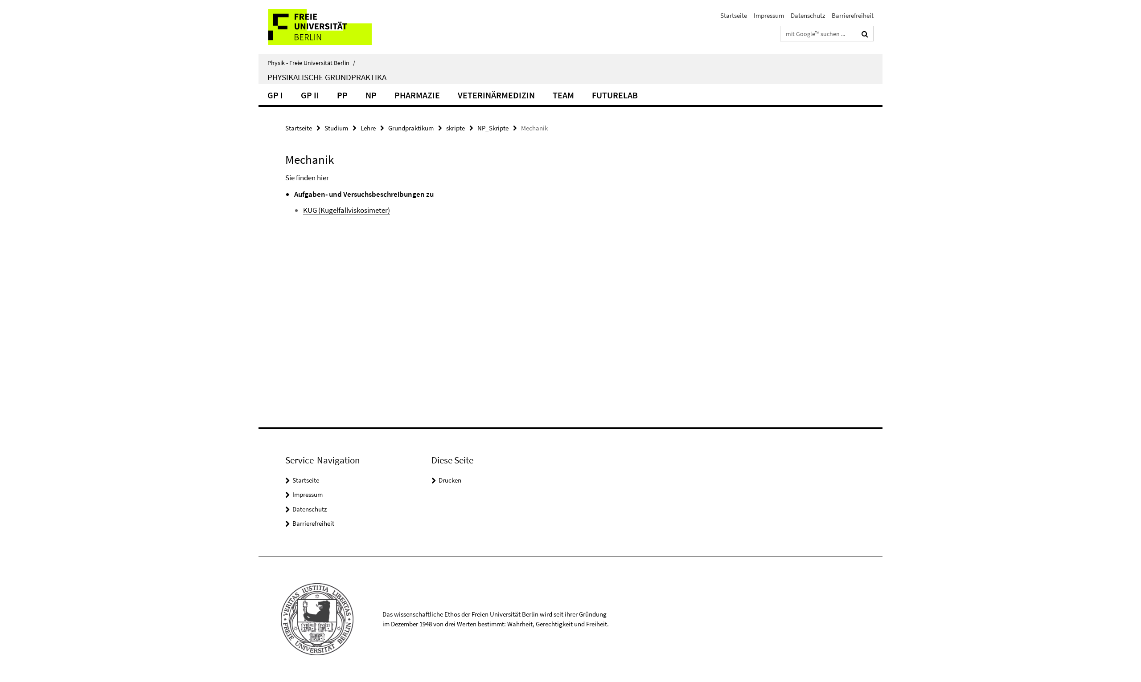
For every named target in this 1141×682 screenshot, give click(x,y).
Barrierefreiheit (853, 15)
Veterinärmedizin (496, 95)
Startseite (733, 15)
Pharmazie (417, 95)
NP (371, 95)
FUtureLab (615, 95)
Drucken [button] (450, 480)
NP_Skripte (493, 128)
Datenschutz (808, 15)
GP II (310, 95)
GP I (275, 95)
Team (563, 95)
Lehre (368, 128)
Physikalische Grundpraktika (326, 77)
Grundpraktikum (411, 128)
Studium (336, 128)
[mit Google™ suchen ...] (865, 34)
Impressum (769, 15)
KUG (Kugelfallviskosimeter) (346, 210)
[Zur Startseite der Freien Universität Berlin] (333, 27)
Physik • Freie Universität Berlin (311, 63)
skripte (455, 128)
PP (342, 95)
